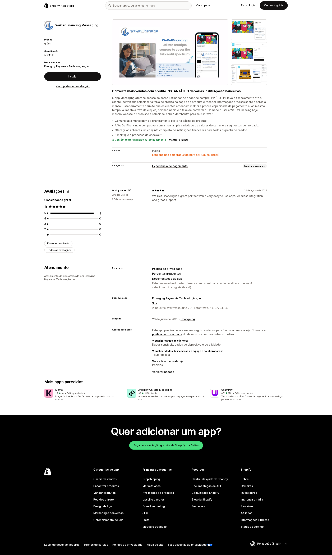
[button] (83, 395)
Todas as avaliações (59, 250)
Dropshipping (151, 479)
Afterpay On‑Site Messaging (155, 389)
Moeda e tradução (154, 526)
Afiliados (246, 513)
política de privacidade (167, 334)
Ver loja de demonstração (73, 86)
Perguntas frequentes (166, 273)
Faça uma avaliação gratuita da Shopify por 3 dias (166, 445)
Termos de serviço (96, 544)
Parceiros (247, 506)
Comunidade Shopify (205, 492)
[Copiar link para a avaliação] (133, 190)
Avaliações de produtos (158, 492)
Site (154, 303)
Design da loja (102, 506)
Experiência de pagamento (170, 166)
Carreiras (247, 486)
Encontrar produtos (106, 486)
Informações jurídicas (255, 520)
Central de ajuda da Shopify (210, 479)
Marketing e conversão (108, 513)
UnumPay (227, 389)
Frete (146, 520)
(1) (52, 54)
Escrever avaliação (58, 243)
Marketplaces (151, 486)
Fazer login (248, 5)
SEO (145, 513)
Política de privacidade (167, 268)
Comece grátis (273, 5)
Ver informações (163, 372)
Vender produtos (104, 492)
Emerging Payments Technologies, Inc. (67, 66)
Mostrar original (178, 139)
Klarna (59, 389)
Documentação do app (167, 278)
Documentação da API (206, 486)
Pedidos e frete (103, 499)
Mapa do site (155, 544)
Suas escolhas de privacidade (187, 544)
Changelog (188, 319)
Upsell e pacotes (153, 499)
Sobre (245, 479)
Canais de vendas (105, 479)
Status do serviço (252, 526)
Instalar (72, 76)
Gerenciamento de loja (108, 520)
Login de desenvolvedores (61, 544)
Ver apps (201, 5)
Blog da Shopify (202, 499)
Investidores (249, 492)
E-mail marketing (153, 506)
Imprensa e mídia (252, 499)
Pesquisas (198, 506)
